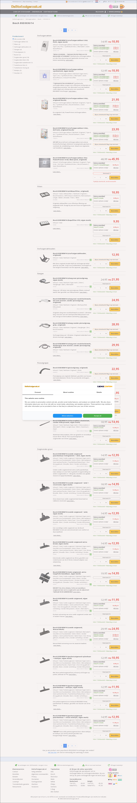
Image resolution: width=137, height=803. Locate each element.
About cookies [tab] (68, 392)
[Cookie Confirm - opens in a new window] (104, 386)
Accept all (97, 416)
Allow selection (67, 416)
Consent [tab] (38, 392)
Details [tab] (99, 392)
